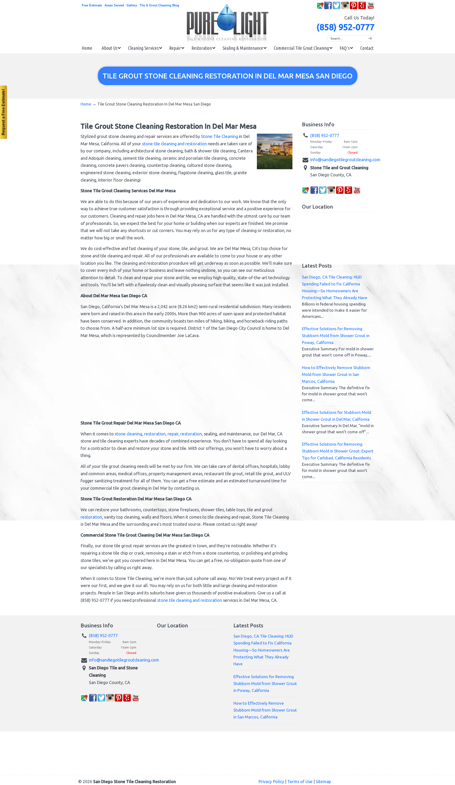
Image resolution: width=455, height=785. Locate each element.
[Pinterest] (353, 8)
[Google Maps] (320, 8)
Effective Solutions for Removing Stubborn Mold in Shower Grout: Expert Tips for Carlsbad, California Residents (337, 451)
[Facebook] (328, 8)
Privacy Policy (271, 781)
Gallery (132, 5)
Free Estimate (92, 5)
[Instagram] (345, 8)
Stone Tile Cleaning (219, 136)
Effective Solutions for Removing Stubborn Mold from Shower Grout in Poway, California (335, 335)
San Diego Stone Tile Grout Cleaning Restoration (227, 24)
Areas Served (114, 5)
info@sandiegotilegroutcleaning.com (345, 159)
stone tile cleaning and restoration (174, 143)
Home (86, 104)
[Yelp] (362, 8)
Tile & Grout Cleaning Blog (159, 5)
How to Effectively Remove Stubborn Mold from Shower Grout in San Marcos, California (336, 374)
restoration (91, 517)
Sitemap (323, 781)
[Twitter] (336, 8)
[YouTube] (370, 8)
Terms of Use (300, 781)
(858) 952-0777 (345, 27)
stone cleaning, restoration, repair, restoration (158, 433)
